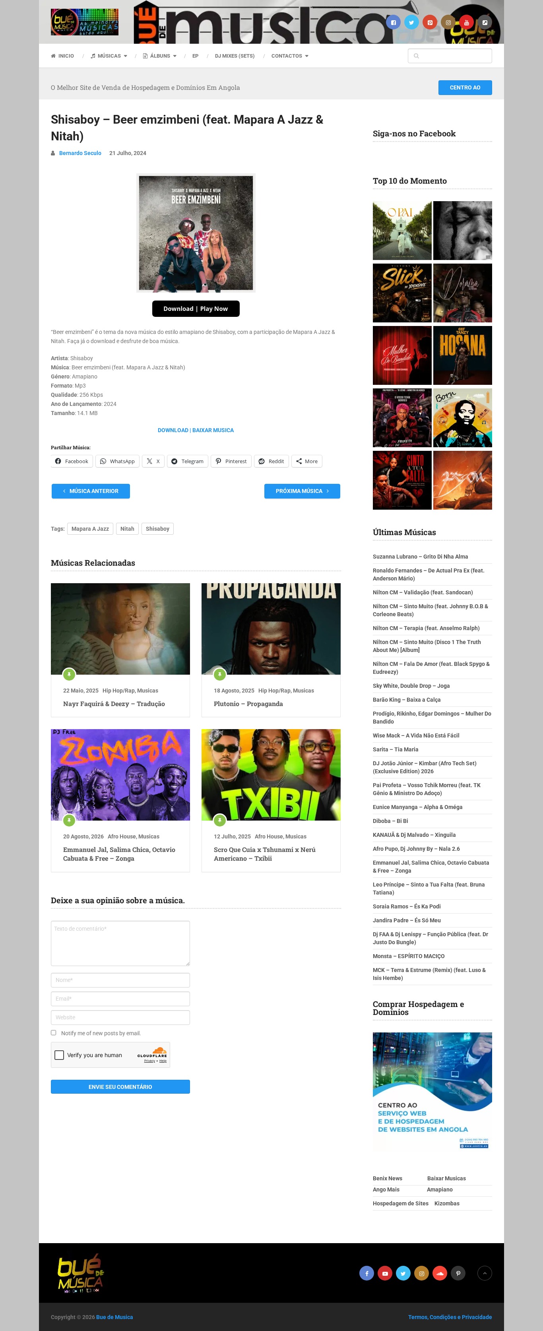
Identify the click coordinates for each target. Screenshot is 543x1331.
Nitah (127, 529)
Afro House (122, 836)
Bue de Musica (114, 1317)
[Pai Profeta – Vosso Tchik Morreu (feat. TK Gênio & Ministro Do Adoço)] (402, 418)
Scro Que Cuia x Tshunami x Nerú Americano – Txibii (265, 853)
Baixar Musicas (446, 1178)
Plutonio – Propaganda (248, 703)
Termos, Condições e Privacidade (450, 1317)
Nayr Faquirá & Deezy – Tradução (114, 703)
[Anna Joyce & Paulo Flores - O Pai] (402, 231)
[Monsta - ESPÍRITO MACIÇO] (462, 231)
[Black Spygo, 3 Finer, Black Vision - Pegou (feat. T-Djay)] (462, 481)
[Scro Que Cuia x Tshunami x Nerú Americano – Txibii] (271, 775)
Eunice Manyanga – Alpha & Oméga (418, 807)
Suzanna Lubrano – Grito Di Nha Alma (420, 556)
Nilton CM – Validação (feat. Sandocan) (423, 592)
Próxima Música (300, 491)
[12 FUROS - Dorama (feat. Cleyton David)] (462, 294)
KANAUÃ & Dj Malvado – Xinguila (414, 835)
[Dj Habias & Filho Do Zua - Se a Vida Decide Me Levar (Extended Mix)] (462, 418)
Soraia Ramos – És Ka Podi (407, 906)
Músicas (109, 56)
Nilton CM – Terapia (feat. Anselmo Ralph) (426, 628)
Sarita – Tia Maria (396, 749)
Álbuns (159, 56)
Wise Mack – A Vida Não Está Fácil (416, 735)
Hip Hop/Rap (119, 690)
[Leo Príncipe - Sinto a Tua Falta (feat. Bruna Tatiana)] (402, 481)
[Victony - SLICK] (402, 294)
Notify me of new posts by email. (101, 1033)
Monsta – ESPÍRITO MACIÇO (409, 956)
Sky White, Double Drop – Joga (411, 686)
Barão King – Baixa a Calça (407, 700)
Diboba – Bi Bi (390, 821)
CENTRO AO (465, 87)
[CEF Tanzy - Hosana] (462, 356)
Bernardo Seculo (80, 153)
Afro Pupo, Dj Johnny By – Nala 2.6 (416, 849)
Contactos (287, 56)
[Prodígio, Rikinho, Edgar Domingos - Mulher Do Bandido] (402, 356)
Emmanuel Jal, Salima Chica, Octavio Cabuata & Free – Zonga (119, 853)
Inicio (65, 56)
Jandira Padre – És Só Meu (407, 920)
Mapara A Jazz (90, 529)
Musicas (147, 690)
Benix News (387, 1178)
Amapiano (440, 1189)
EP (195, 56)
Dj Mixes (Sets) (235, 56)
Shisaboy (157, 529)
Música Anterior (93, 491)
